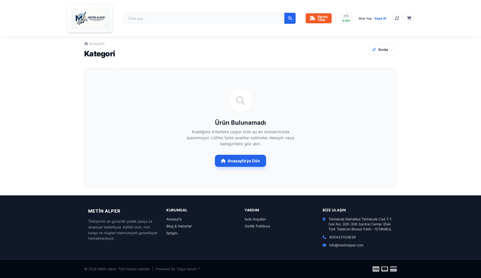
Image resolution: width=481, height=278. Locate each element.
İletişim (172, 233)
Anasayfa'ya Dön (243, 160)
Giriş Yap (365, 18)
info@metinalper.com (346, 245)
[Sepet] (409, 18)
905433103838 (342, 237)
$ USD (346, 20)
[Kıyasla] (397, 18)
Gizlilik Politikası (257, 226)
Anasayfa (96, 43)
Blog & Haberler (179, 226)
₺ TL (346, 15)
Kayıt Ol (380, 18)
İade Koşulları (255, 219)
